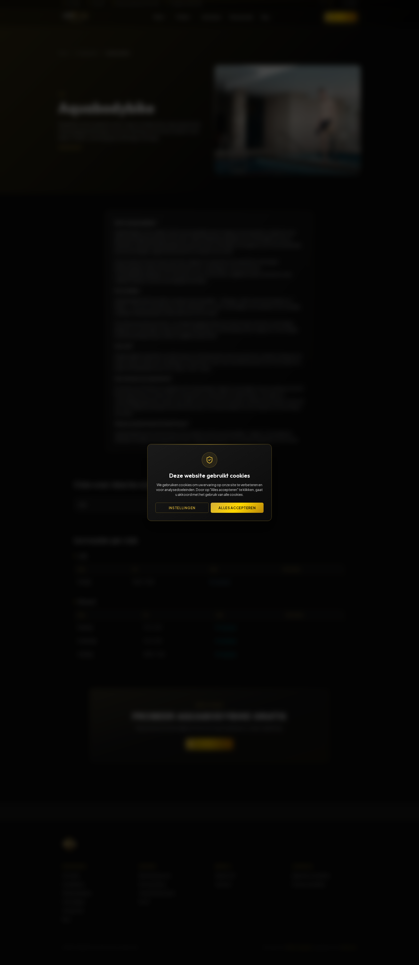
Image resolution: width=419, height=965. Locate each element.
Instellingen (182, 508)
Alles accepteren (237, 508)
